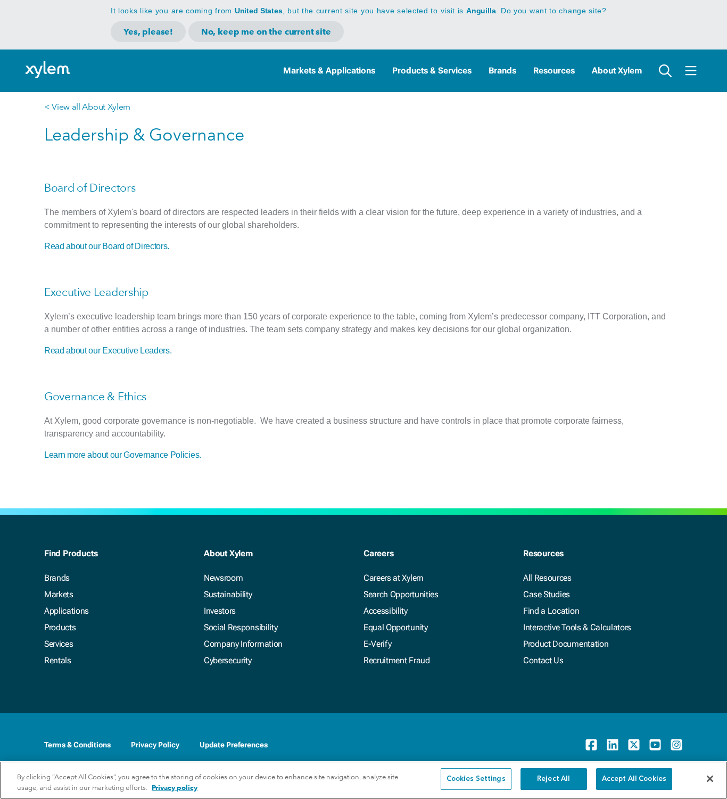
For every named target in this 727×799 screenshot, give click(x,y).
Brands (502, 70)
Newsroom (223, 578)
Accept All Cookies (634, 779)
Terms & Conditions (77, 744)
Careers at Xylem (393, 578)
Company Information (243, 644)
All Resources (547, 578)
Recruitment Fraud (396, 660)
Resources (554, 70)
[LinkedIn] (612, 744)
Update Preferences (234, 744)
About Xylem (617, 70)
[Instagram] (676, 744)
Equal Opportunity (395, 627)
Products (60, 627)
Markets (58, 594)
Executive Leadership (96, 292)
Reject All (553, 779)
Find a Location (551, 611)
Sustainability (228, 594)
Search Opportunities (401, 594)
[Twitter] (633, 744)
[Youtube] (655, 744)
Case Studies (546, 594)
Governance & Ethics (95, 396)
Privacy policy (174, 787)
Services (58, 644)
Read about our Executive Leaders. (107, 350)
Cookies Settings (476, 779)
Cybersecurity (228, 660)
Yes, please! (148, 32)
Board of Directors (89, 187)
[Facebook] (591, 744)
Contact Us (543, 660)
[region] (363, 780)
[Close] (710, 778)
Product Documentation (565, 644)
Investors (220, 611)
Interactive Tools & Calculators (577, 627)
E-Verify (377, 644)
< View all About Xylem (87, 107)
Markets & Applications (329, 70)
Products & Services (432, 70)
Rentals (57, 660)
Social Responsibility (240, 627)
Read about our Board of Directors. (106, 246)
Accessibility (385, 611)
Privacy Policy (155, 744)
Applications (66, 611)
